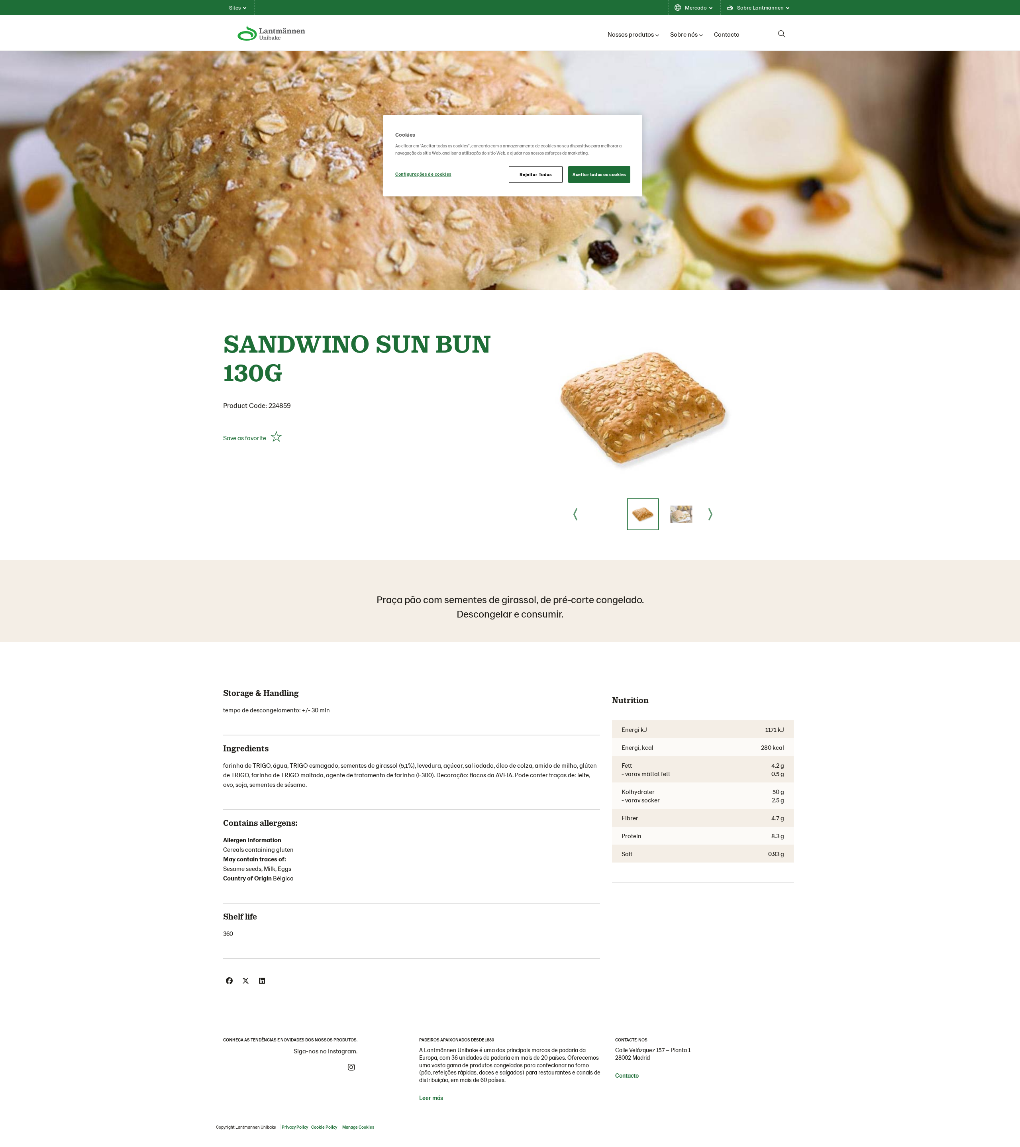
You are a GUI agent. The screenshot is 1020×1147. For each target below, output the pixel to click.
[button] (643, 514)
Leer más (431, 1097)
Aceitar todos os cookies (599, 174)
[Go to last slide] (575, 514)
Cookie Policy (324, 1126)
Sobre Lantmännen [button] (760, 7)
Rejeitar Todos (535, 174)
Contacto (727, 34)
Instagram (351, 1067)
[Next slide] (710, 514)
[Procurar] (781, 34)
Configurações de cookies (423, 173)
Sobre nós (684, 34)
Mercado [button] (696, 7)
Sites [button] (235, 7)
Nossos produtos (631, 34)
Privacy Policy (295, 1126)
